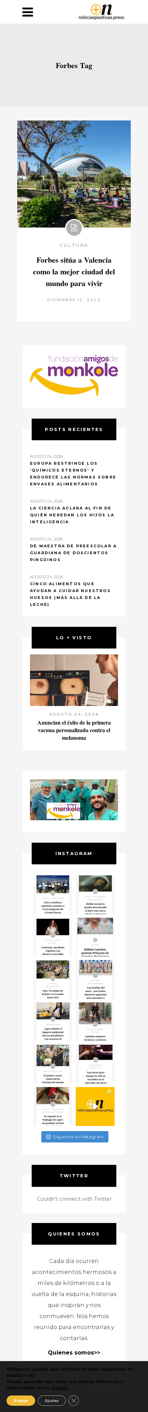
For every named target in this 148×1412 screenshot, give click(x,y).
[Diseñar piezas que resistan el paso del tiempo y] (52, 937)
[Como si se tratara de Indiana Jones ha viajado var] (52, 1106)
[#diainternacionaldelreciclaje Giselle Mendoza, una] (52, 1021)
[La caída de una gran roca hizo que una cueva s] (95, 894)
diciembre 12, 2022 (74, 299)
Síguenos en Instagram (78, 1136)
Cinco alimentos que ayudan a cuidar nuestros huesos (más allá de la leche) (70, 594)
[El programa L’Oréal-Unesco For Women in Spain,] (52, 894)
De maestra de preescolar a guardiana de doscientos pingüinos (73, 553)
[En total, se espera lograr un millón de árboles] (52, 979)
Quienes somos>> (74, 1352)
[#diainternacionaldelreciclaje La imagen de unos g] (52, 1064)
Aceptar (20, 1400)
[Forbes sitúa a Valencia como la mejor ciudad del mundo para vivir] (74, 174)
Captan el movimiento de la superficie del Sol (75, 726)
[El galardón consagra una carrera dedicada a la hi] (95, 937)
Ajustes (52, 1400)
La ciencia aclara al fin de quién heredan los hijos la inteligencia (72, 515)
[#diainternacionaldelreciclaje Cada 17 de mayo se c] (95, 979)
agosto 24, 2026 (75, 714)
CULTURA (74, 245)
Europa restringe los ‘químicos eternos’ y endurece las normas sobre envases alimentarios (73, 473)
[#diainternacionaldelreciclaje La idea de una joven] (95, 1021)
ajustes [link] (59, 1387)
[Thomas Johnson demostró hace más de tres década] (95, 1064)
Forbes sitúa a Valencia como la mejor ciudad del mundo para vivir (74, 271)
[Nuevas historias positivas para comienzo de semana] (95, 1106)
